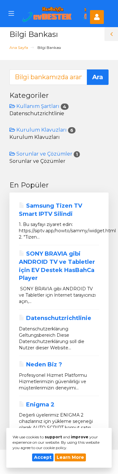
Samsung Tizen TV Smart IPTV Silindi (50, 209)
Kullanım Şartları (40, 106)
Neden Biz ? (43, 364)
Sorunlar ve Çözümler (46, 154)
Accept (43, 457)
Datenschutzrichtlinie (58, 318)
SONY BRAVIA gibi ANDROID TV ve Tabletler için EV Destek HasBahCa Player (57, 265)
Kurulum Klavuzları (44, 130)
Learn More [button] (70, 457)
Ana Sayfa (18, 47)
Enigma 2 (39, 404)
